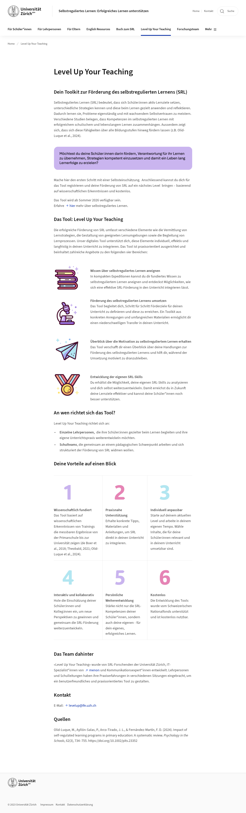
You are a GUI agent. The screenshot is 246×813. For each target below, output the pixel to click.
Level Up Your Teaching (156, 29)
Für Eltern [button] (73, 29)
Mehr (208, 29)
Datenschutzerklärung (80, 805)
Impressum (46, 805)
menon (94, 670)
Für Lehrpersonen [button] (49, 29)
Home (196, 11)
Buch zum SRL (125, 29)
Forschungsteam (188, 29)
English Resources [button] (98, 29)
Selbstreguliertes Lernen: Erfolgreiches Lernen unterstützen (104, 11)
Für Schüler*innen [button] (20, 29)
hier (72, 205)
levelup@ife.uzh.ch (82, 705)
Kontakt (208, 11)
